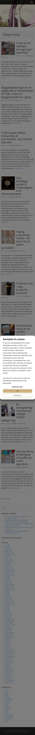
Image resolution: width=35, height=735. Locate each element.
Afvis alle (18, 395)
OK (17, 391)
